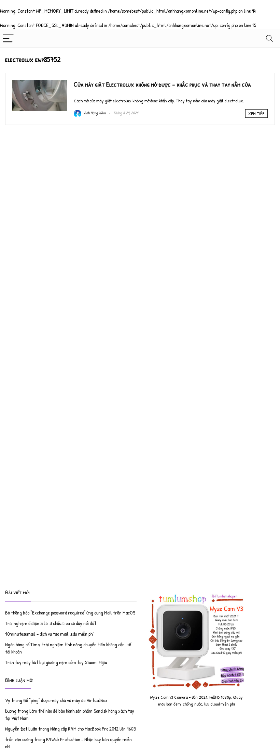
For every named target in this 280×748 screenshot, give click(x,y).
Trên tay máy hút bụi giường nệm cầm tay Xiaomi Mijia (56, 662)
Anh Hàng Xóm (94, 113)
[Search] (269, 38)
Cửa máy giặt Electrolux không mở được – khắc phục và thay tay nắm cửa (162, 84)
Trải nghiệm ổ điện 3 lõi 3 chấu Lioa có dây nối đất (50, 623)
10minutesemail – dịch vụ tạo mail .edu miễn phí (49, 633)
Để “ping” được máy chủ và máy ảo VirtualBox (65, 700)
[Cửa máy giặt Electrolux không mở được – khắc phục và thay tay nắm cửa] (39, 83)
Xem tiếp (256, 113)
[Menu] (8, 38)
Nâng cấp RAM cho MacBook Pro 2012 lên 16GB (93, 728)
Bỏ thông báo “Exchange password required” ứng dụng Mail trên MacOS (70, 612)
